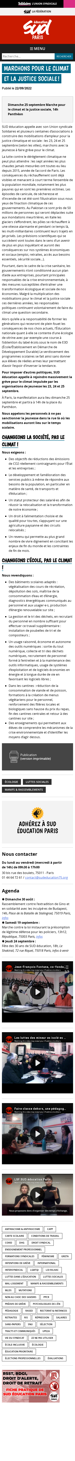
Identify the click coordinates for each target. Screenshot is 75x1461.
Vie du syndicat (14, 1338)
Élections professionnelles (23, 1358)
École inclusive (15, 1344)
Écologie (11, 782)
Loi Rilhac (52, 1270)
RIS (26, 1317)
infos (5, 918)
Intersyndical (14, 1270)
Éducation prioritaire (19, 1351)
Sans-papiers (13, 1324)
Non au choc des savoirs (20, 1297)
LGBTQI (34, 1270)
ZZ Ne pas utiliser (42, 1338)
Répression (42, 1317)
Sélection (46, 1324)
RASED (29, 1310)
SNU (30, 1324)
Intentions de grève (17, 1263)
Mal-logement (14, 1283)
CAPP (50, 1229)
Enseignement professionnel (23, 1249)
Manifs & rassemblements (24, 789)
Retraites (11, 1317)
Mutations (25, 1290)
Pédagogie (11, 1310)
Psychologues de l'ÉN (46, 1304)
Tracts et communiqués (20, 1331)
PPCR (46, 1297)
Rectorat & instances (53, 1310)
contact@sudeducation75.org (46, 877)
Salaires (61, 1317)
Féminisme (48, 1256)
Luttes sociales (37, 782)
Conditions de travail (45, 1236)
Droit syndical (41, 1242)
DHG (21, 1242)
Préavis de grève (15, 1304)
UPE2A (46, 1331)
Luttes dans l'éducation (20, 1276)
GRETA (65, 1256)
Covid (8, 1242)
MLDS (8, 1290)
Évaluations (55, 1358)
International (47, 1263)
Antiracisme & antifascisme (22, 1229)
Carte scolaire (14, 1236)
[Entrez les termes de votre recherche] (28, 56)
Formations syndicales (19, 1256)
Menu (39, 48)
